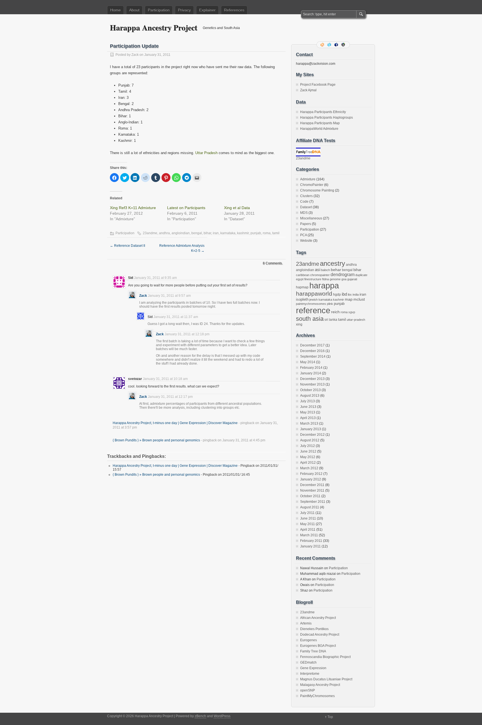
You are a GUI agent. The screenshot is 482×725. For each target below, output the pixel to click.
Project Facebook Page (318, 85)
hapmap (302, 287)
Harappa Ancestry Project (153, 27)
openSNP (307, 690)
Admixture (307, 179)
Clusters (306, 196)
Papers (305, 224)
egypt (299, 279)
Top (330, 717)
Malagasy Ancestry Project (320, 685)
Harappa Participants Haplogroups (326, 117)
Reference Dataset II (127, 246)
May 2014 (307, 362)
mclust (359, 299)
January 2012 (310, 479)
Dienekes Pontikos (314, 629)
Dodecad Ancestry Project (319, 635)
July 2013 (307, 401)
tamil (275, 233)
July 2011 (307, 513)
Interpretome (309, 674)
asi (317, 269)
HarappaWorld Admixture (319, 129)
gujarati (352, 279)
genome (335, 279)
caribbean (302, 275)
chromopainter (320, 275)
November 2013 (312, 384)
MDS (304, 213)
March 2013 (309, 423)
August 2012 (309, 440)
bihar (207, 233)
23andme (150, 233)
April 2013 (308, 418)
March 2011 (309, 535)
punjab (255, 233)
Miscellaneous (311, 218)
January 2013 (310, 429)
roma (267, 233)
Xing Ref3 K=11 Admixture (133, 207)
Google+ (343, 44)
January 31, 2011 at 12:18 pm (187, 334)
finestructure (312, 279)
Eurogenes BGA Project (318, 646)
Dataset (306, 207)
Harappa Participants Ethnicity (323, 112)
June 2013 (308, 407)
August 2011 (309, 507)
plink (330, 303)
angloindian (181, 233)
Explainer (207, 10)
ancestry (332, 263)
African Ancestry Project (318, 618)
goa (343, 279)
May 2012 (307, 457)
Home (115, 10)
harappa (324, 285)
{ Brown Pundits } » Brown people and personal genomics (156, 440)
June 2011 (308, 518)
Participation (159, 10)
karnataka (227, 233)
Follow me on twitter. (329, 44)
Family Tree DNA (313, 651)
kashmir (243, 233)
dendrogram (343, 274)
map (349, 299)
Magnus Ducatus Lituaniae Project (326, 679)
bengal (196, 233)
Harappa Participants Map (320, 123)
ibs (350, 294)
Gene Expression (313, 668)
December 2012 (312, 435)
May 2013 (307, 412)
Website (306, 241)
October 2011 (310, 496)
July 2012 (307, 446)
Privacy (184, 10)
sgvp (351, 312)
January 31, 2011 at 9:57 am (169, 296)
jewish (313, 299)
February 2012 (311, 474)
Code (304, 202)
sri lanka (330, 320)
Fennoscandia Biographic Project (325, 657)
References (234, 10)
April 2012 (308, 463)
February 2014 (311, 368)
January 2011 (310, 546)
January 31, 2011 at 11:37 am (175, 317)
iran (216, 233)
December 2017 (312, 345)
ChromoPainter (311, 185)
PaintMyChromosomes (317, 696)
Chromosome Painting (317, 190)
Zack (135, 55)
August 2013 (309, 396)
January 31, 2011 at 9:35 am (155, 278)
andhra (164, 233)
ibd (344, 294)
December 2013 (312, 379)
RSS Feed (323, 44)
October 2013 (310, 390)
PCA (303, 235)
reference (313, 310)
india (356, 294)
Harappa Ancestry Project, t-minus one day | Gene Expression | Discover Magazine (175, 423)
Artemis (306, 623)
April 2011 (307, 530)
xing (299, 324)
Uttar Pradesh (206, 153)
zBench (200, 716)
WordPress (222, 716)
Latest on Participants (186, 207)
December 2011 (312, 485)
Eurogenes (308, 640)
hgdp (337, 294)
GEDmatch (308, 662)
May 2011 (307, 524)
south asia (310, 318)
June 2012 (308, 451)
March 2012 (309, 468)
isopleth (302, 299)
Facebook (336, 44)
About (134, 10)
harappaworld (314, 293)
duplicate (361, 275)
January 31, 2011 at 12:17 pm (170, 397)
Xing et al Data (237, 207)
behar (336, 270)
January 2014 (310, 373)
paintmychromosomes (311, 303)
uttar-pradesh (356, 319)
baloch (325, 270)
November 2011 (312, 490)
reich (335, 312)
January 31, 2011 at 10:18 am (165, 379)
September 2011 (312, 502)
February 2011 (311, 541)
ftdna (325, 279)
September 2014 (313, 356)
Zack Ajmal (308, 90)
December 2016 (312, 351)
